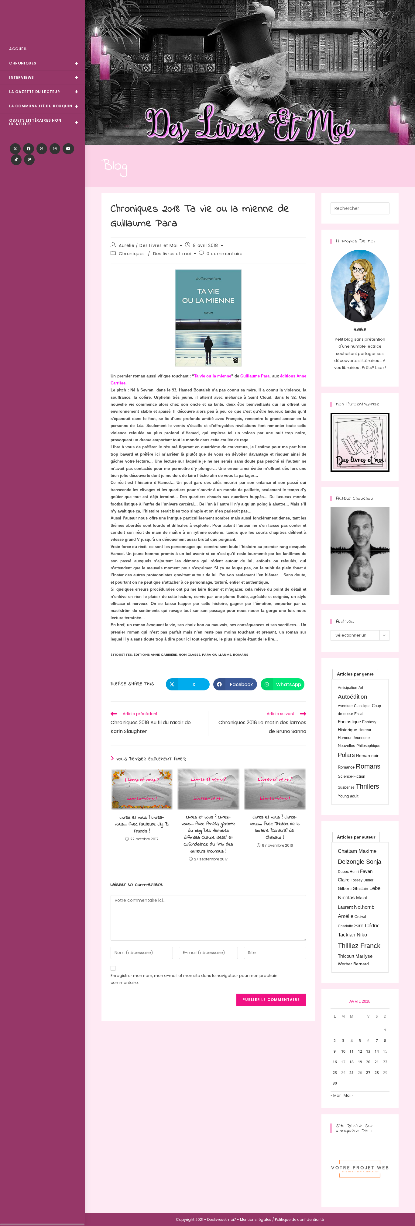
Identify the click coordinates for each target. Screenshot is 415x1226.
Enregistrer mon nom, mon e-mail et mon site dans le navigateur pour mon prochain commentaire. (194, 979)
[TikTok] (16, 159)
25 (351, 1072)
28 (377, 1072)
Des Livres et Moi (42, 22)
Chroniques (132, 254)
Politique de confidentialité (299, 1219)
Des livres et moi (172, 254)
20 (368, 1062)
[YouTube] (68, 148)
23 (335, 1072)
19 (360, 1062)
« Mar (336, 1095)
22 (385, 1062)
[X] (15, 148)
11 (351, 1051)
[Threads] (41, 148)
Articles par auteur (356, 837)
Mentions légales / (257, 1219)
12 (360, 1051)
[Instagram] (55, 148)
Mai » (348, 1095)
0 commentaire (225, 254)
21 (377, 1062)
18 (351, 1062)
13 (368, 1051)
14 (377, 1051)
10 (343, 1051)
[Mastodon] (29, 159)
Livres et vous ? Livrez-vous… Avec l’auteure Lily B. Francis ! (142, 824)
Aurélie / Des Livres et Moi (148, 245)
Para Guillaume (216, 654)
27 (368, 1072)
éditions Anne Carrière (155, 654)
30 (335, 1083)
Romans (240, 654)
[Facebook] (28, 148)
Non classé (189, 654)
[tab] (355, 674)
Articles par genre (355, 674)
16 (335, 1062)
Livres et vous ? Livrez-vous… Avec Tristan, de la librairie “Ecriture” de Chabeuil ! (275, 827)
